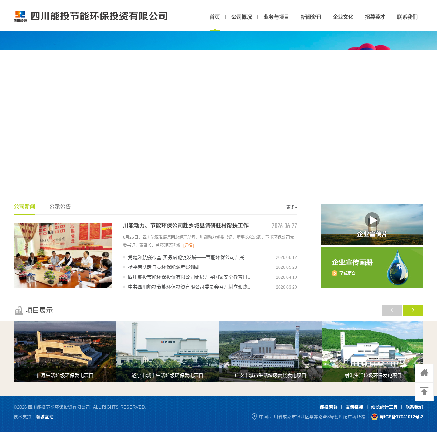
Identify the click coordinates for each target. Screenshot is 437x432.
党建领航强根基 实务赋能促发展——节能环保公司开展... (188, 257)
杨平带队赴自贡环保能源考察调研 (164, 267)
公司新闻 (25, 206)
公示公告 (60, 206)
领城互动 (45, 417)
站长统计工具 (384, 407)
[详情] (188, 245)
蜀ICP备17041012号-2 (401, 417)
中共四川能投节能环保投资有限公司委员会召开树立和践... (190, 287)
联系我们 (414, 407)
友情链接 (354, 407)
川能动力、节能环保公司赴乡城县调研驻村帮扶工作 (186, 225)
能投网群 (329, 407)
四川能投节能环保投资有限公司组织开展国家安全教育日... (190, 277)
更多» (291, 207)
